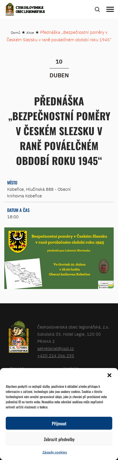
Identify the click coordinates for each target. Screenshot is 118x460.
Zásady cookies (54, 452)
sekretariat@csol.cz (55, 348)
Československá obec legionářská (30, 10)
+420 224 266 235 (55, 355)
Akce (30, 32)
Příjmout (59, 423)
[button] (109, 375)
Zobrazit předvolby (59, 439)
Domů (15, 32)
